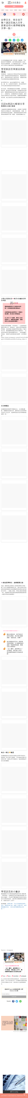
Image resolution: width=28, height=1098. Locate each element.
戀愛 (15, 10)
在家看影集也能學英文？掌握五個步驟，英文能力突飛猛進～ (14, 312)
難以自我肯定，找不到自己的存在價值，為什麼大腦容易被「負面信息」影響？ (15, 636)
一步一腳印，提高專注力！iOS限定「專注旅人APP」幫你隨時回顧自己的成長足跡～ (15, 651)
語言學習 (16, 976)
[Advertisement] (13, 159)
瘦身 (20, 10)
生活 (11, 10)
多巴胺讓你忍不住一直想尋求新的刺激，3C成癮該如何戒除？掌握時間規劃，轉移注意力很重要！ (15, 644)
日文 (4, 976)
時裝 (7, 10)
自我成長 (23, 976)
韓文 (9, 976)
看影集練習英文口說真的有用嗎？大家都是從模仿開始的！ (13, 307)
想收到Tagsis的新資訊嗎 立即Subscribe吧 (14, 990)
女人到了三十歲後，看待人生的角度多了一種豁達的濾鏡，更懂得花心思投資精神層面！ (14, 319)
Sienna (10, 37)
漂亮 (2, 10)
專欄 (24, 10)
